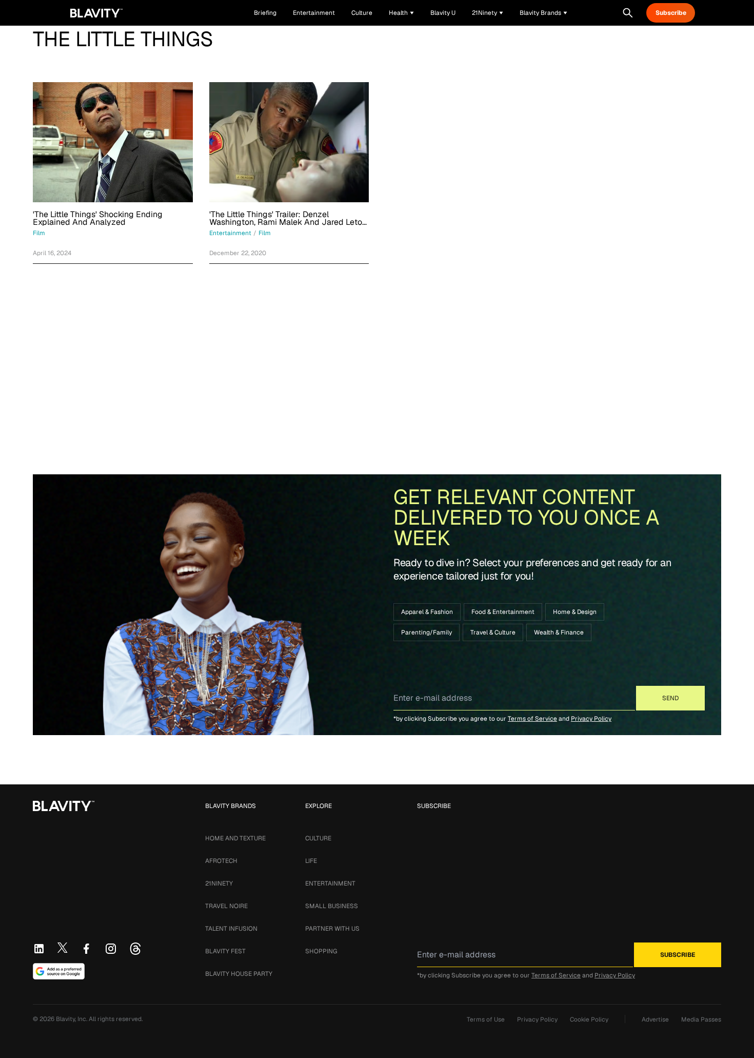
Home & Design (575, 612)
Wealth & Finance (559, 632)
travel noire (226, 906)
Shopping (321, 951)
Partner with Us (332, 929)
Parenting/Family (426, 632)
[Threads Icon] (135, 948)
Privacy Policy (591, 719)
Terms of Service (532, 719)
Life (311, 861)
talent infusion (231, 929)
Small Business (331, 906)
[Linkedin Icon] (39, 948)
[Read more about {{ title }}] (113, 142)
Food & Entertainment (502, 612)
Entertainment (330, 883)
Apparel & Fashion (427, 612)
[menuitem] (401, 13)
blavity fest (225, 951)
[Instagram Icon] (111, 948)
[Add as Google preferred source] (59, 971)
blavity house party (238, 974)
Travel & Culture (492, 632)
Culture (318, 838)
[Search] (628, 13)
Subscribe (671, 13)
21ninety (219, 883)
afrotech (221, 861)
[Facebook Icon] (86, 948)
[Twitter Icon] (62, 947)
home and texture (235, 838)
